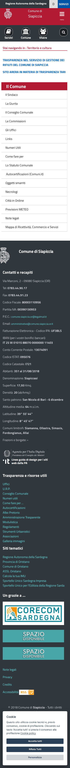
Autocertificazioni (14, 507)
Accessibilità (10, 692)
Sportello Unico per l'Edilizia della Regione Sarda (33, 585)
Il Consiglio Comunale (19, 112)
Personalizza (35, 757)
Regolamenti (11, 526)
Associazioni (11, 536)
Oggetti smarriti (15, 183)
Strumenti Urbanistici (16, 531)
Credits (7, 684)
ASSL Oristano (12, 571)
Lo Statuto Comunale (19, 165)
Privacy (7, 677)
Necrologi (11, 191)
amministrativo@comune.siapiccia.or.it (32, 324)
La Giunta (11, 103)
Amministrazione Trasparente (21, 517)
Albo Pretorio (11, 512)
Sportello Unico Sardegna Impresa (24, 580)
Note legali (12, 218)
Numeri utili (10, 498)
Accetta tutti (35, 741)
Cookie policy (28, 733)
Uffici (6, 484)
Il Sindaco (11, 94)
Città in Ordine (14, 200)
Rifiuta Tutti (35, 749)
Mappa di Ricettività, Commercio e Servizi (31, 227)
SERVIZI (64, 4)
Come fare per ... (13, 503)
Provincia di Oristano (16, 561)
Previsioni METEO (16, 209)
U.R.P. (6, 489)
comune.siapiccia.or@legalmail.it (29, 317)
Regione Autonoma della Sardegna (25, 3)
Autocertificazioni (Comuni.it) (24, 174)
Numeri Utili (13, 147)
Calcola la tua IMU (14, 576)
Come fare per (14, 156)
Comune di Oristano (15, 566)
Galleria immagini (14, 541)
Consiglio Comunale (15, 493)
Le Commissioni (15, 121)
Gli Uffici (10, 130)
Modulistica (10, 522)
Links (8, 139)
